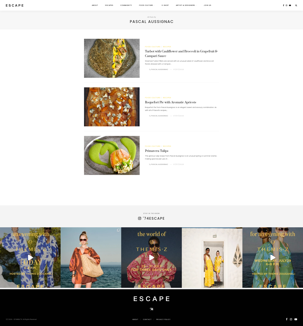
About (95, 5)
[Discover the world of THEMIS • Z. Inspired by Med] (151, 257)
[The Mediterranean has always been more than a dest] (91, 257)
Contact (147, 319)
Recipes (167, 47)
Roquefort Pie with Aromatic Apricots (170, 102)
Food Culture (146, 5)
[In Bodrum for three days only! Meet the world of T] (212, 257)
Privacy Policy (163, 319)
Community (126, 5)
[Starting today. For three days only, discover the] (30, 257)
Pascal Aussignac (159, 69)
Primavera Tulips (156, 151)
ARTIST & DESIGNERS (185, 5)
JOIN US (207, 5)
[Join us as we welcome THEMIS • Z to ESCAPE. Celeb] (272, 257)
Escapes (109, 5)
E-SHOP (165, 5)
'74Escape (154, 218)
